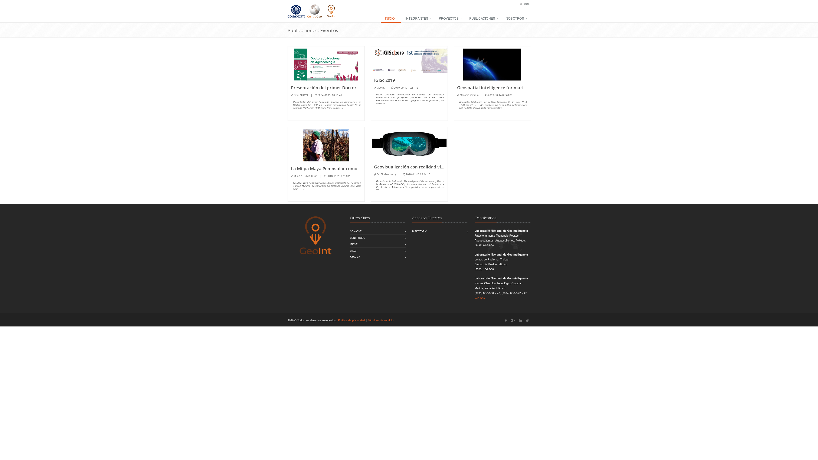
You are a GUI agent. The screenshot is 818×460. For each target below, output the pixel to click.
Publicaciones (482, 18)
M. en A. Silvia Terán (305, 176)
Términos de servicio (380, 320)
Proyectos (449, 18)
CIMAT (353, 250)
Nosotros (515, 18)
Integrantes (416, 18)
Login (526, 4)
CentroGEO (357, 237)
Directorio (419, 231)
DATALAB (355, 257)
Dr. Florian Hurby (386, 174)
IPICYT (353, 244)
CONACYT (355, 231)
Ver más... (481, 298)
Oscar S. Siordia (469, 95)
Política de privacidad (351, 320)
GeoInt (381, 87)
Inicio (390, 18)
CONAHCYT (301, 95)
